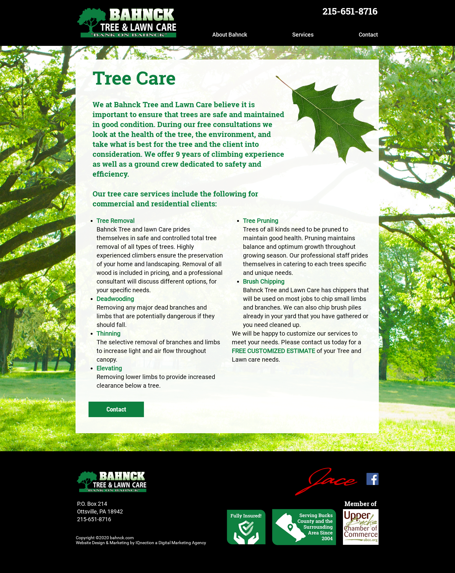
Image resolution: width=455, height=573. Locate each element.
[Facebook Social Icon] (372, 479)
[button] (211, 34)
